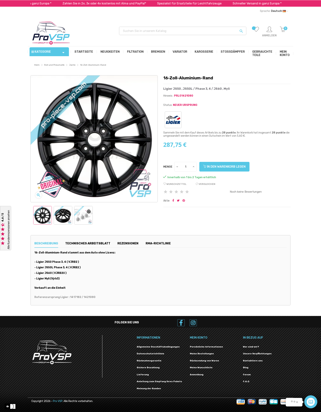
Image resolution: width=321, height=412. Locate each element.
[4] (181, 192)
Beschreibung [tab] (46, 243)
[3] (176, 192)
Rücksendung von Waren (204, 360)
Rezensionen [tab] (127, 243)
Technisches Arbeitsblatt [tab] (87, 243)
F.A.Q (246, 381)
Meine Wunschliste (201, 367)
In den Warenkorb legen (226, 166)
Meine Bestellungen (202, 353)
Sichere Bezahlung (148, 367)
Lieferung (143, 374)
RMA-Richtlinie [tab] (158, 243)
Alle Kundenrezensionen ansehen (8, 229)
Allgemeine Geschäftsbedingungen (158, 346)
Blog (245, 367)
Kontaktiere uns (253, 360)
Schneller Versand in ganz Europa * (237, 3)
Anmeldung (196, 374)
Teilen (173, 201)
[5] (187, 192)
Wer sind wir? (251, 346)
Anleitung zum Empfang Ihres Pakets (159, 381)
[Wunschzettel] (256, 32)
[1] (165, 192)
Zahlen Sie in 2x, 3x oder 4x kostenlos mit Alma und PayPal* (85, 3)
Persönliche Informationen (206, 346)
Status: (167, 105)
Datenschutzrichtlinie (150, 353)
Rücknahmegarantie (149, 360)
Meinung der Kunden (149, 388)
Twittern (178, 201)
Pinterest (183, 201)
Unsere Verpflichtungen (257, 353)
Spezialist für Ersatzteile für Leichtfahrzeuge (170, 3)
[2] (171, 192)
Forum (247, 374)
